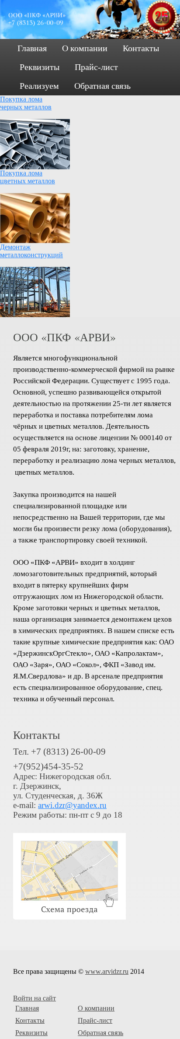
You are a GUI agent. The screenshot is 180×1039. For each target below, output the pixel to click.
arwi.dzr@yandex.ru (72, 805)
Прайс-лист (96, 67)
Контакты (141, 48)
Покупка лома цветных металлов (27, 177)
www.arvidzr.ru (106, 971)
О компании (84, 48)
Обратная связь (102, 86)
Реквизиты (39, 67)
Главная (32, 48)
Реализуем (39, 86)
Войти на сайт (34, 998)
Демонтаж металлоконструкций (31, 251)
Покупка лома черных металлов (26, 103)
